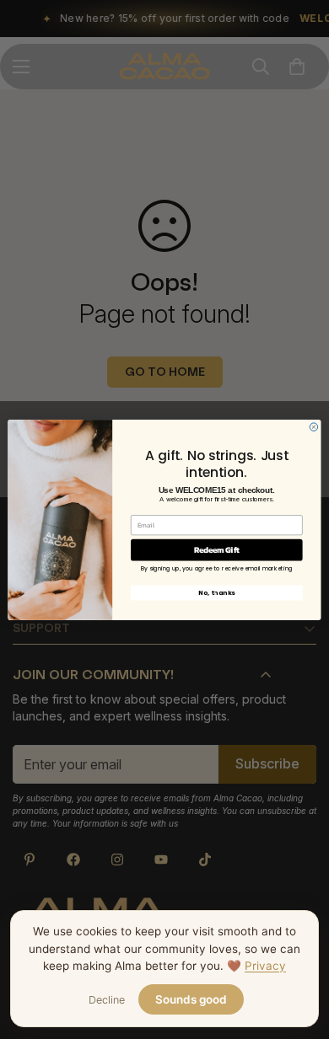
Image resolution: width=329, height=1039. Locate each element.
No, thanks (216, 592)
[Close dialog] (314, 426)
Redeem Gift (217, 549)
